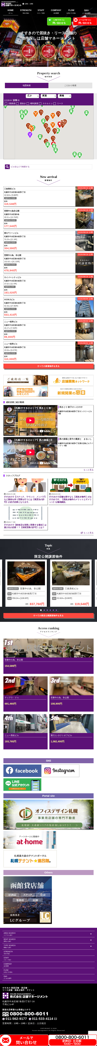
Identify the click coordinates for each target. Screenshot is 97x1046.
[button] (31, 129)
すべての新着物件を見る (48, 366)
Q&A (86, 11)
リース (60, 103)
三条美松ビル (71, 588)
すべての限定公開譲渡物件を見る (48, 616)
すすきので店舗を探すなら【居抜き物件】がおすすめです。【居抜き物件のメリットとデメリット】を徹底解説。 (70, 499)
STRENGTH (25, 11)
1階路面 (12, 103)
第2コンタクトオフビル (61, 735)
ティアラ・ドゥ (12, 697)
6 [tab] (56, 610)
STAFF (41, 11)
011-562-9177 (16, 1019)
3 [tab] (47, 610)
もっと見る (88, 470)
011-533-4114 (42, 1019)
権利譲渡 (34, 103)
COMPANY (56, 11)
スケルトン (48, 103)
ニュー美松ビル (12, 735)
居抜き (23, 103)
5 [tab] (53, 610)
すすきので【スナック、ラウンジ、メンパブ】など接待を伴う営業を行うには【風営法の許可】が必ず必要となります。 (25, 499)
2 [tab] (44, 610)
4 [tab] (50, 610)
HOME (11, 11)
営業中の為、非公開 (30, 588)
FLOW (71, 11)
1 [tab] (41, 610)
